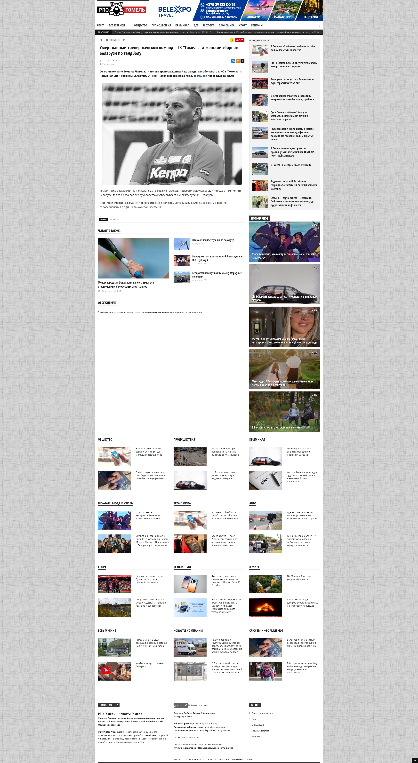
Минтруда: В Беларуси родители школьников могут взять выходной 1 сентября (283, 383)
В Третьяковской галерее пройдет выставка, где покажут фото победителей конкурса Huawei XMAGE (226, 668)
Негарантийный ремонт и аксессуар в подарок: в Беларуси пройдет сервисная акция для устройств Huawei (226, 605)
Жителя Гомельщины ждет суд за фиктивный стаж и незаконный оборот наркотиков (302, 477)
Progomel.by (108, 64)
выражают (205, 203)
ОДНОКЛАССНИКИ (195, 759)
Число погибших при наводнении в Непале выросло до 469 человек (225, 451)
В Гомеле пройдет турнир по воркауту (213, 240)
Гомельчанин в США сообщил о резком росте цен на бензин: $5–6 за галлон (152, 642)
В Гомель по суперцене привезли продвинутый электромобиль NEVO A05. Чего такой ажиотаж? (293, 152)
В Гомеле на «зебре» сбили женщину (291, 165)
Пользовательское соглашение (215, 747)
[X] (242, 61)
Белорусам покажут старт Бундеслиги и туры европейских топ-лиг (292, 81)
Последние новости (259, 40)
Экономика (227, 25)
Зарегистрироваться (262, 713)
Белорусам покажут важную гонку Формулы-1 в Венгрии (217, 274)
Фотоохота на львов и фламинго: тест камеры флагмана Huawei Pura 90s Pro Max (226, 580)
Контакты (257, 736)
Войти (255, 718)
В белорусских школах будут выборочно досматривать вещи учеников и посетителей (303, 668)
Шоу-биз (209, 25)
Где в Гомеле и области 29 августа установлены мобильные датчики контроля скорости (289, 116)
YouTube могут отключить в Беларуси (151, 665)
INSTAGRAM (237, 759)
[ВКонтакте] (233, 61)
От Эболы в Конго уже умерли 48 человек (299, 577)
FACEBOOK (212, 759)
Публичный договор (185, 747)
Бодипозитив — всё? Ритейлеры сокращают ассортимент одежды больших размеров (260, 32)
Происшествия (161, 25)
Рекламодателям (260, 730)
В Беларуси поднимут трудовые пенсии (276, 427)
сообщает (200, 76)
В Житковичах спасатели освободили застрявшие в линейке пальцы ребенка (292, 97)
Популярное (259, 218)
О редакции (258, 724)
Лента (100, 25)
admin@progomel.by (219, 730)
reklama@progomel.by (206, 723)
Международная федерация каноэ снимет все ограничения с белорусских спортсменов (126, 284)
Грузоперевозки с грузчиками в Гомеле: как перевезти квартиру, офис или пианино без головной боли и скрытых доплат (292, 134)
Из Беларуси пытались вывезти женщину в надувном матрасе (284, 298)
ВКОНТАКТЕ (178, 759)
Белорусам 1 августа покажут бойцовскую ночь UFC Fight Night (218, 258)
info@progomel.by (183, 716)
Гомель (114, 219)
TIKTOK (248, 759)
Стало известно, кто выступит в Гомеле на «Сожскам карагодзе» (283, 255)
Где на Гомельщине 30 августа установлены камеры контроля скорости (151, 32)
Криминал (182, 25)
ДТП (196, 25)
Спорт (243, 25)
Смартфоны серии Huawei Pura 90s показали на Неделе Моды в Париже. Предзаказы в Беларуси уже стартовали (152, 540)
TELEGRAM (224, 759)
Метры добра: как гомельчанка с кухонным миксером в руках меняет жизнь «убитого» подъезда (284, 340)
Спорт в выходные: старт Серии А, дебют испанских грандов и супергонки (151, 602)
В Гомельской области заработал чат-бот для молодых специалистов (293, 48)
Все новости (108, 39)
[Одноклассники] (238, 61)
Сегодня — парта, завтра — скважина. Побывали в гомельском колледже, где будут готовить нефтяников (292, 201)
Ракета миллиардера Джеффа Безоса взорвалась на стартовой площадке (302, 602)
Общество (140, 25)
